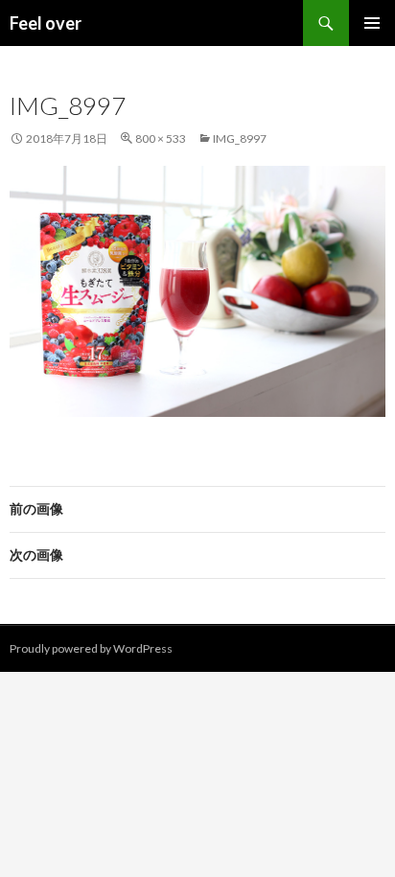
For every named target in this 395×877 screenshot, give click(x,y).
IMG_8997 (240, 138)
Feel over (45, 23)
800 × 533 (160, 138)
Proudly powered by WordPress (91, 648)
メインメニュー (372, 23)
